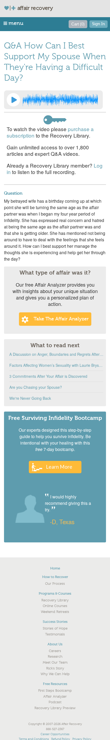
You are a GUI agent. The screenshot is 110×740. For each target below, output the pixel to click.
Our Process (55, 584)
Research (55, 656)
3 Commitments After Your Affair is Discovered (48, 376)
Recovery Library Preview (55, 708)
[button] (14, 23)
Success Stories (55, 622)
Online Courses (55, 606)
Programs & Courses (55, 593)
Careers (55, 651)
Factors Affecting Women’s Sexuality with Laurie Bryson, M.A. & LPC (56, 365)
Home (55, 568)
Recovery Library (55, 600)
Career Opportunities (55, 734)
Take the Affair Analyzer (61, 319)
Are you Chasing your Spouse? (35, 387)
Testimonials (55, 634)
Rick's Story (55, 668)
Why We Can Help (55, 674)
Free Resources (55, 684)
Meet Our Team (55, 662)
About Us (55, 644)
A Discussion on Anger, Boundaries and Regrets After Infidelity (56, 354)
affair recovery (35, 8)
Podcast (55, 702)
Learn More (59, 467)
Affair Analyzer (55, 696)
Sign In (98, 24)
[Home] (12, 8)
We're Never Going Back (30, 398)
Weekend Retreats (55, 612)
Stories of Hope (55, 628)
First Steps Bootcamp (55, 691)
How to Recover (55, 577)
